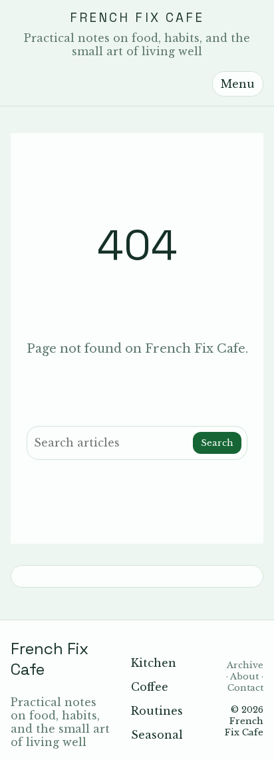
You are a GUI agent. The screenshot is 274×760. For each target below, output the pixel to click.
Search (217, 443)
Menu (238, 84)
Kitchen (153, 662)
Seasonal (157, 734)
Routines (157, 710)
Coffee (149, 686)
